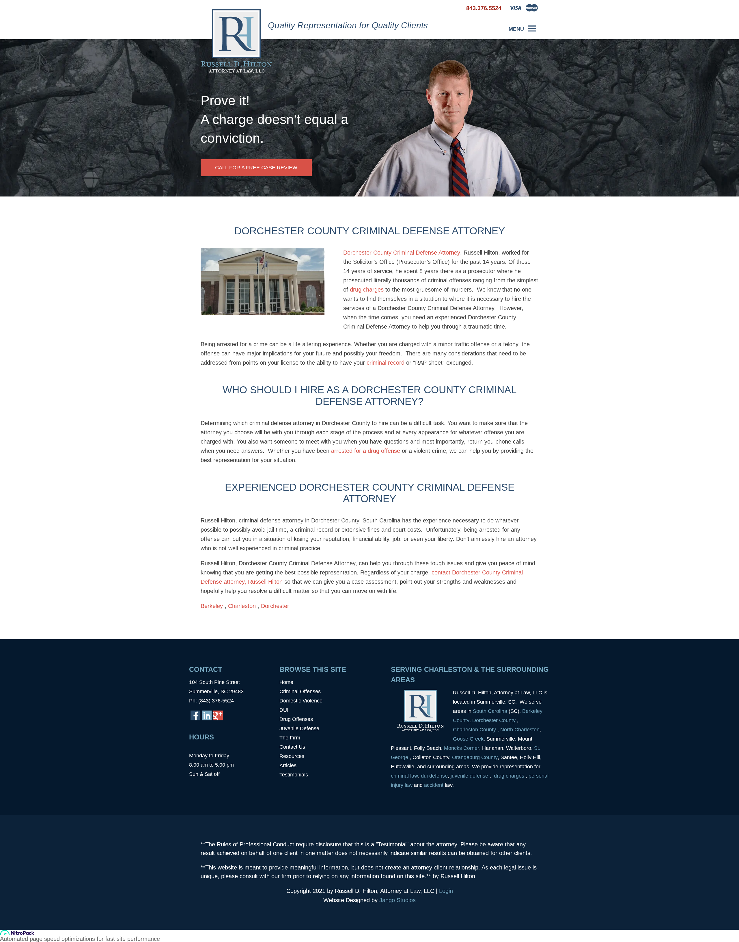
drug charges (367, 289)
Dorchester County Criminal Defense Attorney (401, 252)
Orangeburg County (475, 757)
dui (424, 776)
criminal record (385, 362)
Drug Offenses (296, 719)
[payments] (523, 10)
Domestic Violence (300, 701)
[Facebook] (195, 715)
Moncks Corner (461, 748)
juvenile (460, 776)
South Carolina (490, 711)
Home (286, 682)
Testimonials (293, 775)
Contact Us (292, 747)
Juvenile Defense (299, 728)
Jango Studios (397, 900)
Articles (287, 765)
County (461, 720)
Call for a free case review (256, 167)
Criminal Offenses (300, 691)
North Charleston (520, 730)
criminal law (404, 776)
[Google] (218, 715)
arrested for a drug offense (365, 451)
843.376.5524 (483, 8)
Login (446, 891)
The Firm (289, 738)
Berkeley (213, 606)
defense (438, 776)
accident (434, 785)
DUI (283, 710)
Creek (477, 739)
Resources (291, 756)
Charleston (242, 606)
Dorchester (275, 606)
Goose (460, 739)
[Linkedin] (207, 715)
